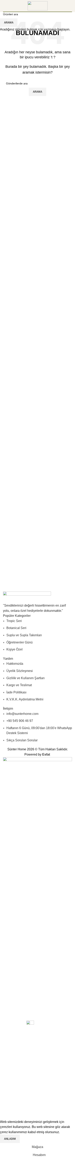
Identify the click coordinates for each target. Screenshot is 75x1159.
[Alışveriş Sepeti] (72, 6)
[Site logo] (38, 5)
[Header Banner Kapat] (5, 1110)
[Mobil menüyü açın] (4, 6)
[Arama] (59, 6)
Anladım (10, 1138)
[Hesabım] (66, 6)
